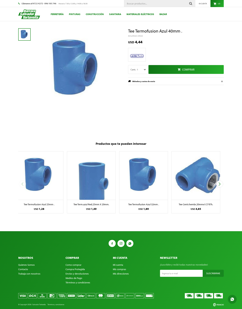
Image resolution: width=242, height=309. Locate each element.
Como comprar (73, 264)
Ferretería (57, 14)
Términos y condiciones (78, 282)
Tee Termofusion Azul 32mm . (143, 204)
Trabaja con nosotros (29, 273)
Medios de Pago (74, 278)
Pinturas (74, 14)
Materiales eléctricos (140, 14)
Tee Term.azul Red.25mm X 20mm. (91, 204)
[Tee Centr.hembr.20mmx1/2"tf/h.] (195, 175)
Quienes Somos (26, 264)
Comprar (188, 69)
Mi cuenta (118, 264)
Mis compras (119, 269)
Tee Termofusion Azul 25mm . (39, 204)
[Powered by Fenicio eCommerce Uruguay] (218, 304)
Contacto (23, 269)
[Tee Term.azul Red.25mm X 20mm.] (91, 175)
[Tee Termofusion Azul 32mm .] (143, 175)
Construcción (95, 14)
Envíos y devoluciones (77, 273)
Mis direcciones (121, 273)
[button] (219, 184)
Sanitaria (115, 14)
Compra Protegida (75, 269)
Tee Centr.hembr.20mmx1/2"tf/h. (196, 204)
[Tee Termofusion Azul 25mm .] (39, 175)
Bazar (163, 14)
